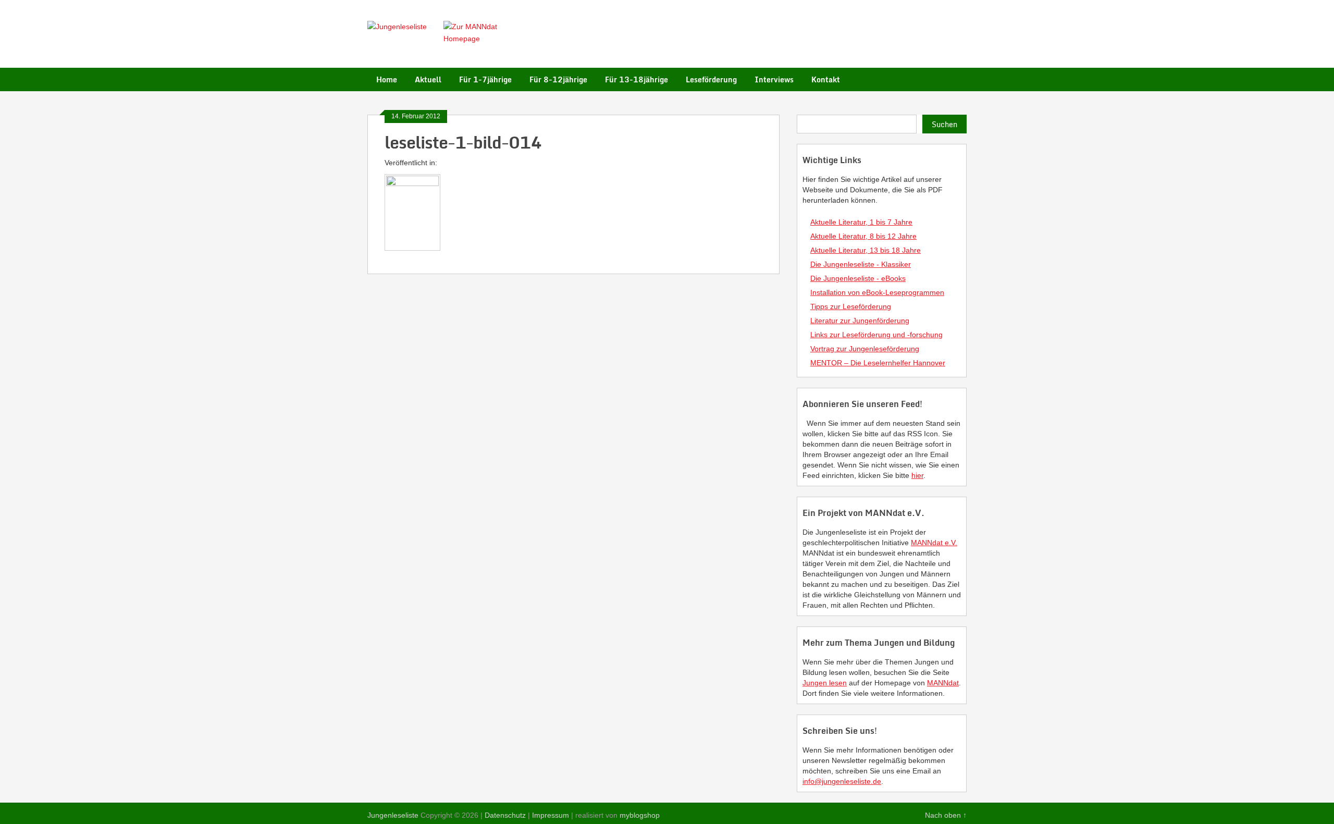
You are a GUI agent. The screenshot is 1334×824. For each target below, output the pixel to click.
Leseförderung (711, 79)
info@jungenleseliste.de (841, 781)
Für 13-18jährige (636, 79)
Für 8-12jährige (558, 79)
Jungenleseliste (392, 815)
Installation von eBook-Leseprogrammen (877, 292)
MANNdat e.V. (934, 542)
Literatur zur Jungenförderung (859, 320)
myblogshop (640, 815)
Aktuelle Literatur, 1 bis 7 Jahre (861, 222)
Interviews (774, 79)
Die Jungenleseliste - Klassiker (860, 264)
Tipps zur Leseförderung (850, 306)
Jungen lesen (824, 683)
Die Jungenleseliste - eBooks (858, 278)
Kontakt (825, 79)
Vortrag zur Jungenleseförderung (864, 349)
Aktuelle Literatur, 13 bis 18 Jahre (865, 250)
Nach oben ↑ (946, 815)
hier (917, 475)
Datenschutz (505, 815)
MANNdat (943, 683)
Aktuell (428, 79)
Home (386, 79)
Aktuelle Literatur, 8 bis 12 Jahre (863, 236)
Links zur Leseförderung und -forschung (876, 334)
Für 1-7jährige (485, 79)
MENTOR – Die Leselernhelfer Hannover (877, 363)
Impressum (550, 815)
